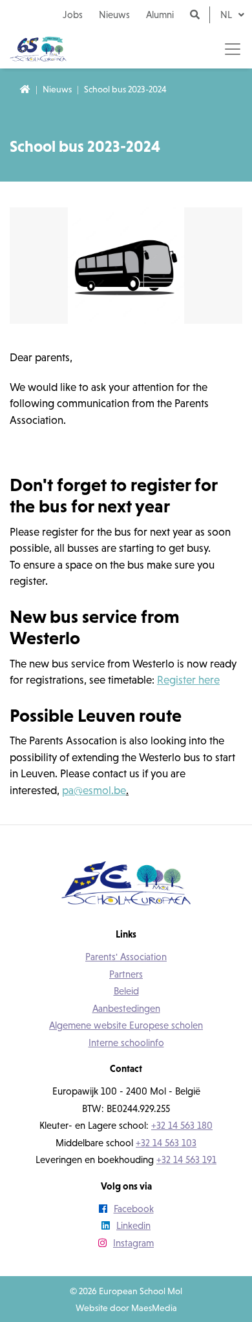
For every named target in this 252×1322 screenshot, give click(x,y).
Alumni (160, 14)
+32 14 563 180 (182, 1125)
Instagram (133, 1242)
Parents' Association (126, 956)
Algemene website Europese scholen (126, 1025)
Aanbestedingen (126, 1008)
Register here (188, 679)
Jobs (73, 14)
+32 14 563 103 (166, 1142)
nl (227, 14)
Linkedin (133, 1225)
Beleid (126, 990)
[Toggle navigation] (232, 49)
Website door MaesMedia (126, 1308)
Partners (126, 974)
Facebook (134, 1208)
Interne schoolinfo (126, 1042)
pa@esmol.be (94, 790)
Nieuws (114, 14)
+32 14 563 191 (186, 1159)
